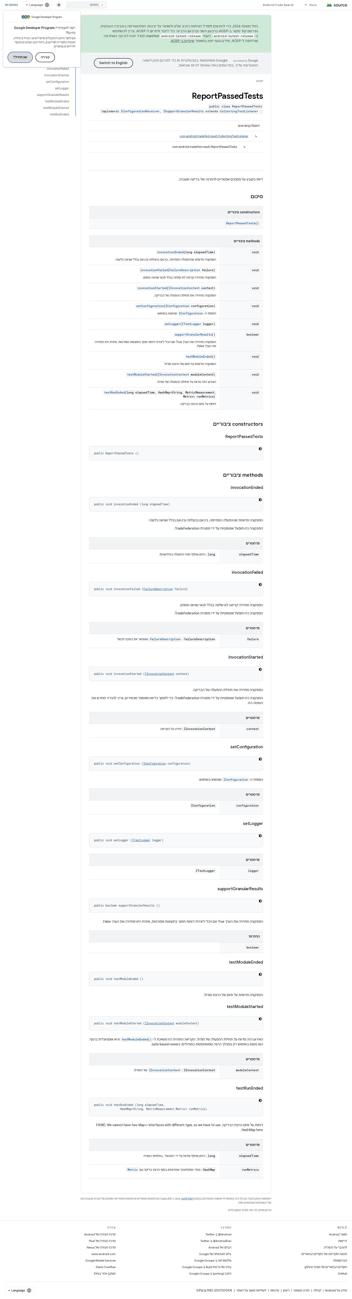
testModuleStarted (141, 374)
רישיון (286, 1290)
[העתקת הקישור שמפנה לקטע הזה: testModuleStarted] (223, 1007)
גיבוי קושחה (340, 1260)
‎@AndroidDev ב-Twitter (215, 1241)
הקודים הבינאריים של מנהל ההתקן (326, 1267)
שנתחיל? (20, 57)
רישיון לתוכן (188, 1198)
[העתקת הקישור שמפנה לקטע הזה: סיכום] (246, 197)
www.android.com (103, 1254)
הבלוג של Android (219, 1247)
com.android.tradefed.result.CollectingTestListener (214, 136)
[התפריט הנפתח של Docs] (303, 5)
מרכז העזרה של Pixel (102, 1241)
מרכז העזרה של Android (100, 1234)
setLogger (172, 324)
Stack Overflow (106, 1267)
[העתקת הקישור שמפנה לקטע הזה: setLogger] (239, 823)
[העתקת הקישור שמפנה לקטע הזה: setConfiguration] (226, 747)
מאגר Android (338, 1234)
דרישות (342, 1241)
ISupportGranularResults (183, 111)
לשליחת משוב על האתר (251, 1290)
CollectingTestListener (239, 111)
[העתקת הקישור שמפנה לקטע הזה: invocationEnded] (227, 487)
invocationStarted (152, 288)
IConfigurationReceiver (140, 111)
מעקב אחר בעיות (105, 1273)
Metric (133, 1170)
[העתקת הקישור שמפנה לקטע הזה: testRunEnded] (232, 1088)
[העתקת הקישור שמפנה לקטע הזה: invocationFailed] (228, 572)
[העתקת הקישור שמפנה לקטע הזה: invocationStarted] (224, 657)
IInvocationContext (184, 288)
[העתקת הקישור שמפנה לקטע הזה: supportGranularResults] (213, 889)
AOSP (259, 81)
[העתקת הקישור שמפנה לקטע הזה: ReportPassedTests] (221, 436)
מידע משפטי (301, 1290)
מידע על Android (336, 1290)
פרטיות (274, 1290)
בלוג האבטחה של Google (215, 1254)
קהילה (317, 1290)
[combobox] (86, 5)
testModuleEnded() (137, 1039)
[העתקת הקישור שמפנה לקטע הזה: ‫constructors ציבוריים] (209, 424)
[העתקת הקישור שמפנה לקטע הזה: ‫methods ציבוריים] (219, 475)
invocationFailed (154, 270)
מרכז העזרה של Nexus (101, 1247)
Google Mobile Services (100, 1260)
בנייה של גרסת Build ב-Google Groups (206, 1267)
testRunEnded (114, 392)
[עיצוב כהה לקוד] (260, 448)
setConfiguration (150, 306)
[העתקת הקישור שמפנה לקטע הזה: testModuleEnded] (225, 962)
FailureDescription (184, 270)
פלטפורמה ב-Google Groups (212, 1260)
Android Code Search (278, 5)
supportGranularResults (193, 334)
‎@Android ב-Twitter (218, 1234)
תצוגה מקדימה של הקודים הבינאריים (324, 1254)
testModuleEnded (199, 356)
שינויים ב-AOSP (183, 41)
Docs (313, 5)
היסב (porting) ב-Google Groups (210, 1273)
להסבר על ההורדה (335, 1247)
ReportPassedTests (240, 223)
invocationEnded (170, 252)
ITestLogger (191, 324)
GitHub (342, 1273)
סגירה (45, 57)
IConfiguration (177, 306)
